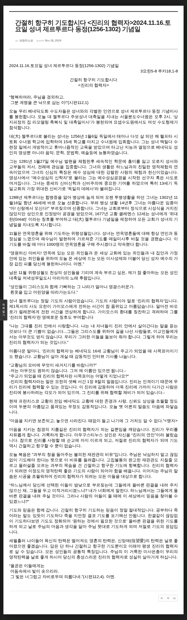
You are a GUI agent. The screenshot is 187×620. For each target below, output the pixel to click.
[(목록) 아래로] (168, 598)
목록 (3, 310)
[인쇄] (174, 598)
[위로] (161, 598)
